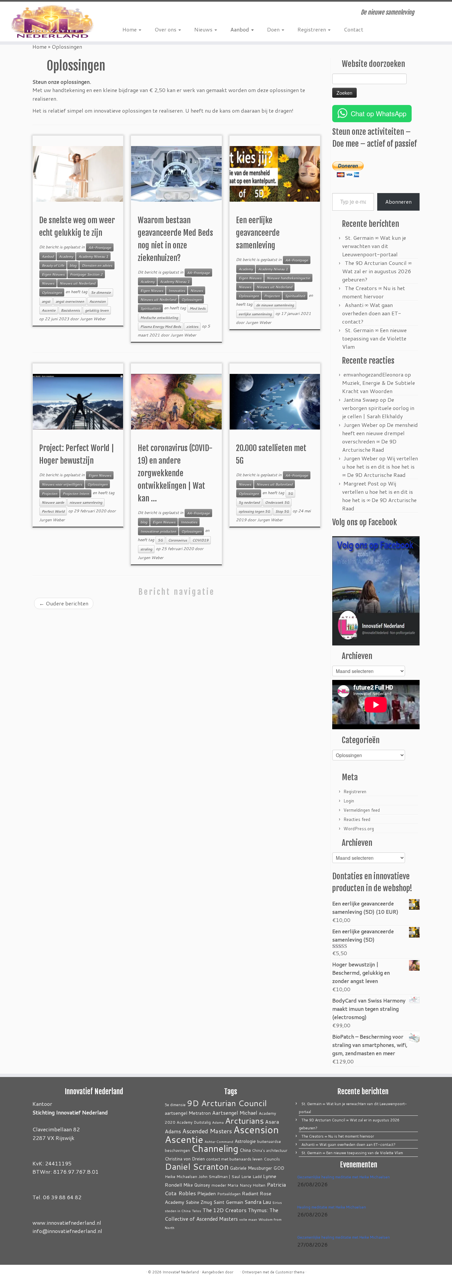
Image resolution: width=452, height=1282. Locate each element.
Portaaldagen (229, 1194)
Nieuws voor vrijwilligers (62, 484)
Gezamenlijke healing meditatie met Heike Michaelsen (343, 1177)
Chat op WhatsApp (378, 113)
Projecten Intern (76, 493)
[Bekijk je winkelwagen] (437, 10)
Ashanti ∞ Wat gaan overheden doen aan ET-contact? (371, 313)
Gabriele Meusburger (251, 1168)
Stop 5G (282, 511)
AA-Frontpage (99, 247)
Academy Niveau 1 (93, 256)
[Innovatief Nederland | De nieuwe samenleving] (52, 21)
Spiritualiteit (150, 308)
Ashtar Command (218, 1141)
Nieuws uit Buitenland (274, 484)
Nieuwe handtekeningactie (288, 278)
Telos (196, 1210)
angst (46, 301)
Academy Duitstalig (194, 1122)
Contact (353, 29)
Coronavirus (177, 540)
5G (160, 540)
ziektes (192, 326)
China (245, 1150)
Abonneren (398, 201)
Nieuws (204, 29)
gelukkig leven (97, 310)
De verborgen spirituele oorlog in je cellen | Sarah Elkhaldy (378, 408)
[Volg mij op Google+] (146, 14)
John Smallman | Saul (219, 1176)
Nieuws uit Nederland (77, 283)
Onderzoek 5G (277, 502)
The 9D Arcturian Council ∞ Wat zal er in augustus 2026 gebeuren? (377, 271)
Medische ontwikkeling (159, 317)
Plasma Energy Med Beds (160, 326)
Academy (66, 256)
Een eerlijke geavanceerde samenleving (258, 232)
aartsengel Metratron (188, 1112)
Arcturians (244, 1120)
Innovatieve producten (158, 531)
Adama (218, 1122)
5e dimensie (101, 292)
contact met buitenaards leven (234, 1159)
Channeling (214, 1148)
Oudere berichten (63, 603)
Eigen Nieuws (53, 274)
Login (348, 801)
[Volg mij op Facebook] (137, 14)
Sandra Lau (258, 1201)
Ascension (97, 301)
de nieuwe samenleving (275, 305)
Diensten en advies (97, 265)
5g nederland (249, 502)
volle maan (248, 1219)
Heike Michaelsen (181, 1176)
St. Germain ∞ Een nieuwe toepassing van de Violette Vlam (374, 338)
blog (72, 265)
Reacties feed (356, 819)
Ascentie (49, 310)
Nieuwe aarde (53, 502)
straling (146, 549)
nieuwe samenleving (85, 502)
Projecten (272, 295)
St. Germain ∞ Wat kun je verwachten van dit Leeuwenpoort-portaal (374, 246)
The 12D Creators (225, 1210)
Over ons (166, 29)
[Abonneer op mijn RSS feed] (127, 14)
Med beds (197, 308)
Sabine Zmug (199, 1202)
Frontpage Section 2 (86, 274)
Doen (274, 29)
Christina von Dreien (185, 1159)
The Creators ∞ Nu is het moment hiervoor (337, 1136)
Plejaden (206, 1193)
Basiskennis (70, 310)
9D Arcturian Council (227, 1103)
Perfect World (53, 511)
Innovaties (176, 290)
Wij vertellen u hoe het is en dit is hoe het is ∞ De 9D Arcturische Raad (380, 466)
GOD (278, 1168)
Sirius (277, 1202)
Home (130, 29)
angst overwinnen (70, 301)
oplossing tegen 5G (254, 511)
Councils (272, 1159)
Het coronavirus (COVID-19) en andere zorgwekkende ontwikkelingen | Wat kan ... (175, 473)
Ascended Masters (207, 1131)
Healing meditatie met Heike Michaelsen (331, 1207)
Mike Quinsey (196, 1185)
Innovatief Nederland (180, 1272)
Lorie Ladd (251, 1176)
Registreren (312, 29)
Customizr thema (289, 1272)
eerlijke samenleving (255, 314)
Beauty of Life (53, 265)
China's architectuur (269, 1150)
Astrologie (245, 1141)
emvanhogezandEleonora (373, 374)
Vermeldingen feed (361, 810)
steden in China (178, 1210)
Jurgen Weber (93, 319)
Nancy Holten (252, 1185)
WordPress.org (358, 829)
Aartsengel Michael (234, 1112)
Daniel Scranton (197, 1166)
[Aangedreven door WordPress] (236, 1270)
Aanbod (240, 29)
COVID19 (200, 540)
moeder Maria (224, 1185)
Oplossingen (52, 292)
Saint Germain (228, 1202)
